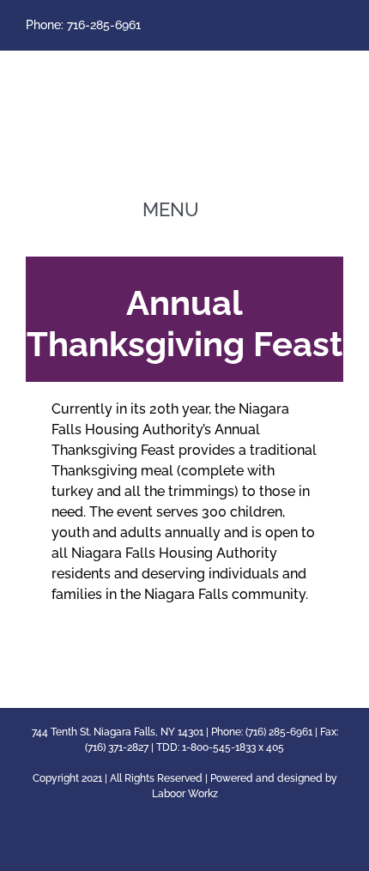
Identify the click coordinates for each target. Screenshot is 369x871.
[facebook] (338, 26)
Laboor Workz (185, 794)
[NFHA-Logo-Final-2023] (184, 65)
